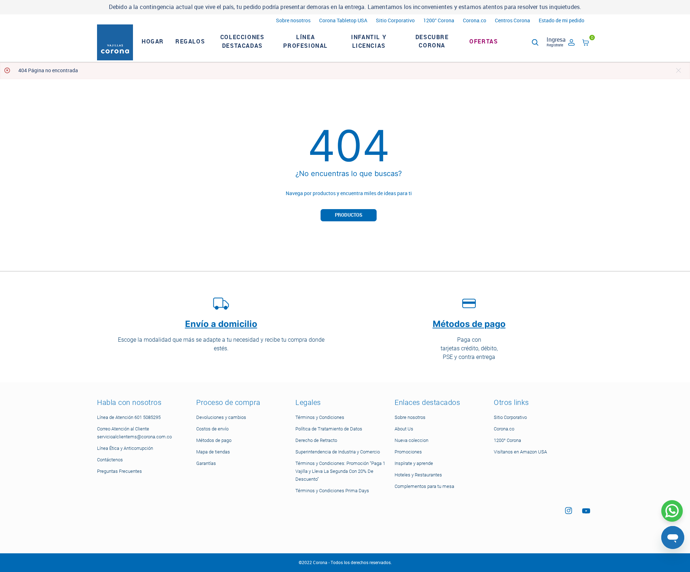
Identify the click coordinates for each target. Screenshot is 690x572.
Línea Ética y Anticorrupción (125, 448)
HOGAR (153, 41)
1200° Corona (438, 21)
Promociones (408, 452)
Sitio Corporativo (395, 21)
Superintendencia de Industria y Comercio (337, 452)
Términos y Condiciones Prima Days (332, 490)
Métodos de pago (213, 440)
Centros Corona (512, 21)
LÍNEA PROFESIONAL (305, 41)
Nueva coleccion (411, 440)
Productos (348, 215)
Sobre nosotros (293, 21)
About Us (404, 429)
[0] (585, 43)
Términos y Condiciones (319, 417)
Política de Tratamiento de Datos (328, 429)
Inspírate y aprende (414, 463)
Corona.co (474, 21)
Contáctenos (110, 459)
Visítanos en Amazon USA (520, 452)
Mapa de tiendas (213, 452)
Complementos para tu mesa (424, 486)
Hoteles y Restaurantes (418, 475)
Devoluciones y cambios (221, 417)
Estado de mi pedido (561, 21)
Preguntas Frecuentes (119, 471)
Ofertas (483, 41)
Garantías (206, 463)
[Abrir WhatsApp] (672, 511)
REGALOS (190, 41)
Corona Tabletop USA (343, 21)
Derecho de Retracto (316, 440)
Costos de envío (212, 429)
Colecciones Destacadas (242, 41)
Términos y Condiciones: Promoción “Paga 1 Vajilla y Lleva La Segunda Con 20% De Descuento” (340, 471)
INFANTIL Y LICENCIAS (368, 41)
